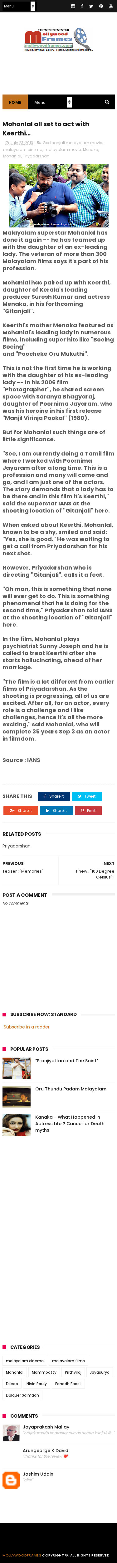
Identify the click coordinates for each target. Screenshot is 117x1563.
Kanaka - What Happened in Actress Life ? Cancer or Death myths (70, 1123)
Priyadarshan (36, 156)
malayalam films (68, 1360)
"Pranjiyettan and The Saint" (66, 1061)
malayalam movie (63, 149)
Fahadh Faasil (68, 1383)
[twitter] (91, 6)
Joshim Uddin (38, 1474)
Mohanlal (12, 156)
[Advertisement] (49, 1238)
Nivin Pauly (37, 1383)
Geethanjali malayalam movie (72, 142)
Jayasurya (100, 1372)
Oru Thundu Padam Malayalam (70, 1089)
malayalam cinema (22, 149)
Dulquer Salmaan (22, 1395)
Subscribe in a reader (27, 1027)
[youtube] (111, 6)
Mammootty (44, 1372)
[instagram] (73, 6)
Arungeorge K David (45, 1450)
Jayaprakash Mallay (46, 1427)
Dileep (12, 1383)
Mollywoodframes (21, 1555)
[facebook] (82, 6)
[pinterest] (101, 6)
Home (15, 102)
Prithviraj (73, 1372)
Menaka (90, 149)
